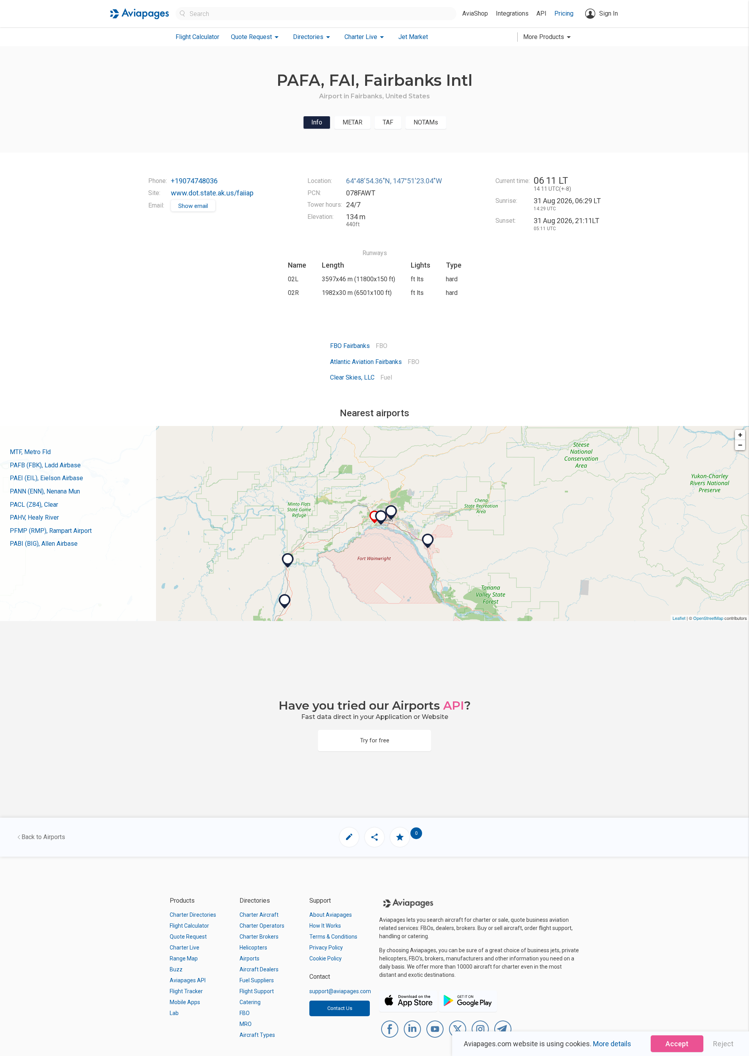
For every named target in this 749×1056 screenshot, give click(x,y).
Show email (193, 205)
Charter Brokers (259, 937)
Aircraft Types (257, 1035)
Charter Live (184, 947)
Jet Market (413, 37)
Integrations (512, 13)
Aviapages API (188, 980)
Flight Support (257, 991)
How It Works (325, 926)
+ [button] (740, 435)
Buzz (176, 969)
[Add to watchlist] (400, 837)
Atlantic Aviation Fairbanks (366, 362)
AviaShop (475, 13)
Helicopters (253, 947)
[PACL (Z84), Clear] (284, 601)
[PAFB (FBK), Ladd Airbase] (391, 512)
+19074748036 (194, 181)
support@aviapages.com (340, 991)
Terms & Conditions (333, 937)
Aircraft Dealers (259, 969)
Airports (249, 958)
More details (612, 1044)
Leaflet (679, 618)
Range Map (184, 958)
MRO (246, 1024)
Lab (174, 1013)
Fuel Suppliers (257, 980)
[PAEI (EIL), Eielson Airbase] (428, 541)
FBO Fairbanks (350, 346)
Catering (250, 1002)
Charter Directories (193, 915)
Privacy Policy (326, 947)
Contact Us (339, 1008)
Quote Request (188, 937)
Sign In (608, 13)
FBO (245, 1013)
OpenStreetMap (708, 618)
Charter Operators (262, 926)
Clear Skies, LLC (352, 377)
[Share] (374, 837)
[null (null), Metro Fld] (381, 517)
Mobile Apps (185, 1002)
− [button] (740, 445)
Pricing (563, 13)
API (541, 13)
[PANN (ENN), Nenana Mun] (287, 560)
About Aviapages (330, 915)
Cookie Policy (325, 958)
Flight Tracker (186, 991)
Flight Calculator (197, 37)
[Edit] (349, 837)
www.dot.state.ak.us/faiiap (212, 193)
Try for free (374, 740)
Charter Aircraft (259, 915)
